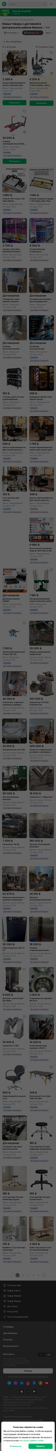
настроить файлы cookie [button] (31, 1440)
